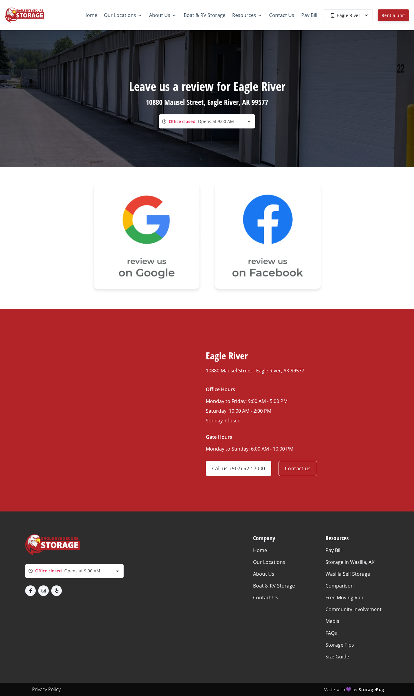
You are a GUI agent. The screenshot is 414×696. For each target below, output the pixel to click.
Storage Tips (340, 644)
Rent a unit (393, 15)
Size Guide (337, 656)
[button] (30, 590)
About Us (263, 574)
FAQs (331, 633)
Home (260, 550)
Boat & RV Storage (274, 585)
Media (332, 621)
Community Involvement (354, 609)
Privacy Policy (46, 689)
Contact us (298, 468)
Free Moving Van (344, 597)
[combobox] (207, 121)
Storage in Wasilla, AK (350, 562)
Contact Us (265, 597)
